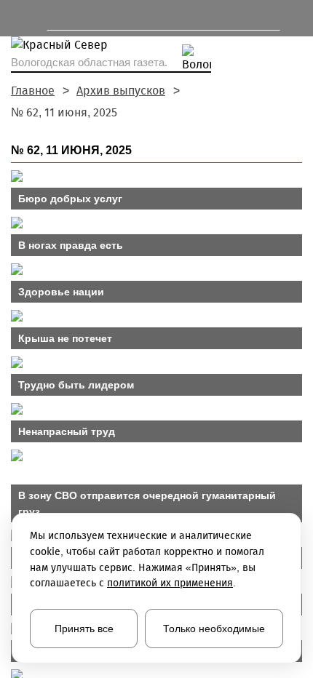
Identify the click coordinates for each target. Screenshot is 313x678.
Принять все (84, 628)
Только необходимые (214, 628)
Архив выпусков (120, 90)
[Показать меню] (18, 18)
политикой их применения (170, 583)
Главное (33, 90)
